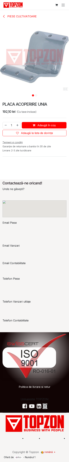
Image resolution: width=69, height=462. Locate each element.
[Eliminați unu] (5, 125)
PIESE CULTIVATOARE (22, 16)
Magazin (31, 438)
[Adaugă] (17, 125)
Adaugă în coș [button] (46, 125)
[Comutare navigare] (63, 4)
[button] (3, 94)
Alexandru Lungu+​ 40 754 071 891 (15, 287)
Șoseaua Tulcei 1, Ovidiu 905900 (23, 195)
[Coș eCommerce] (56, 5)
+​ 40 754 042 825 (16, 308)
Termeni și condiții (55, 442)
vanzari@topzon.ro (17, 251)
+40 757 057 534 (16, 327)
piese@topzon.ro (16, 229)
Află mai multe (51, 438)
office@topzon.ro (16, 270)
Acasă (16, 438)
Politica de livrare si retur (34, 387)
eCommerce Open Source (50, 457)
